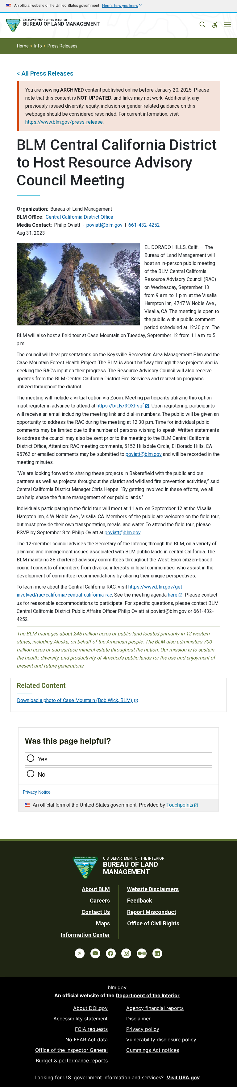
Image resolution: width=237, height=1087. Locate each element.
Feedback (139, 900)
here (172, 595)
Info (38, 45)
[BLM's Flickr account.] (142, 953)
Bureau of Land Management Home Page (54, 25)
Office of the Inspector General (71, 1050)
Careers (100, 900)
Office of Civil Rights (153, 923)
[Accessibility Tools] (215, 25)
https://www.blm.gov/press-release (64, 122)
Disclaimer (138, 1018)
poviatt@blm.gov (104, 225)
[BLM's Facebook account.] (111, 953)
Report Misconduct (151, 912)
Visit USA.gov (183, 1077)
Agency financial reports (155, 1008)
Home (23, 45)
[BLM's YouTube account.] (95, 953)
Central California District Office (79, 217)
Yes (43, 758)
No (41, 774)
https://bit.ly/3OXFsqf (120, 406)
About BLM (96, 889)
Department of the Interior (148, 995)
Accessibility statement (80, 1018)
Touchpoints (179, 804)
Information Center (85, 935)
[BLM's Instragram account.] (126, 953)
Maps (103, 923)
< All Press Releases (45, 73)
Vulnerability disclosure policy (161, 1039)
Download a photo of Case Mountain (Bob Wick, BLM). (75, 700)
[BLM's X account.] (80, 953)
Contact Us (95, 912)
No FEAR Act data (86, 1039)
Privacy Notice (37, 792)
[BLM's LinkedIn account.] (157, 953)
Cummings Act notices (152, 1050)
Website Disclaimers (153, 889)
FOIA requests (91, 1029)
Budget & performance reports (72, 1060)
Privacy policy (142, 1029)
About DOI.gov (90, 1008)
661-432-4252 (144, 225)
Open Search (202, 25)
